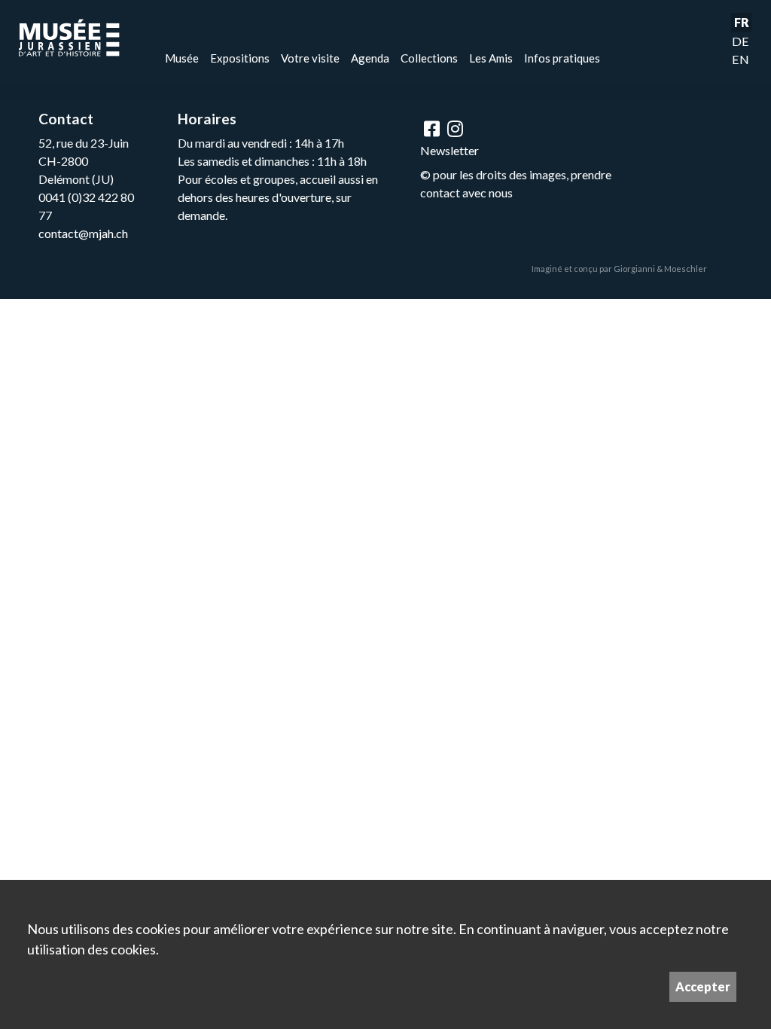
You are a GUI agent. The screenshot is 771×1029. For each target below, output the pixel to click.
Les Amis (491, 58)
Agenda (370, 58)
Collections (429, 58)
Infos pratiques (562, 58)
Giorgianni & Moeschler (660, 268)
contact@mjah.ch (83, 233)
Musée (182, 58)
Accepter (702, 986)
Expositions (240, 58)
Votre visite (310, 58)
